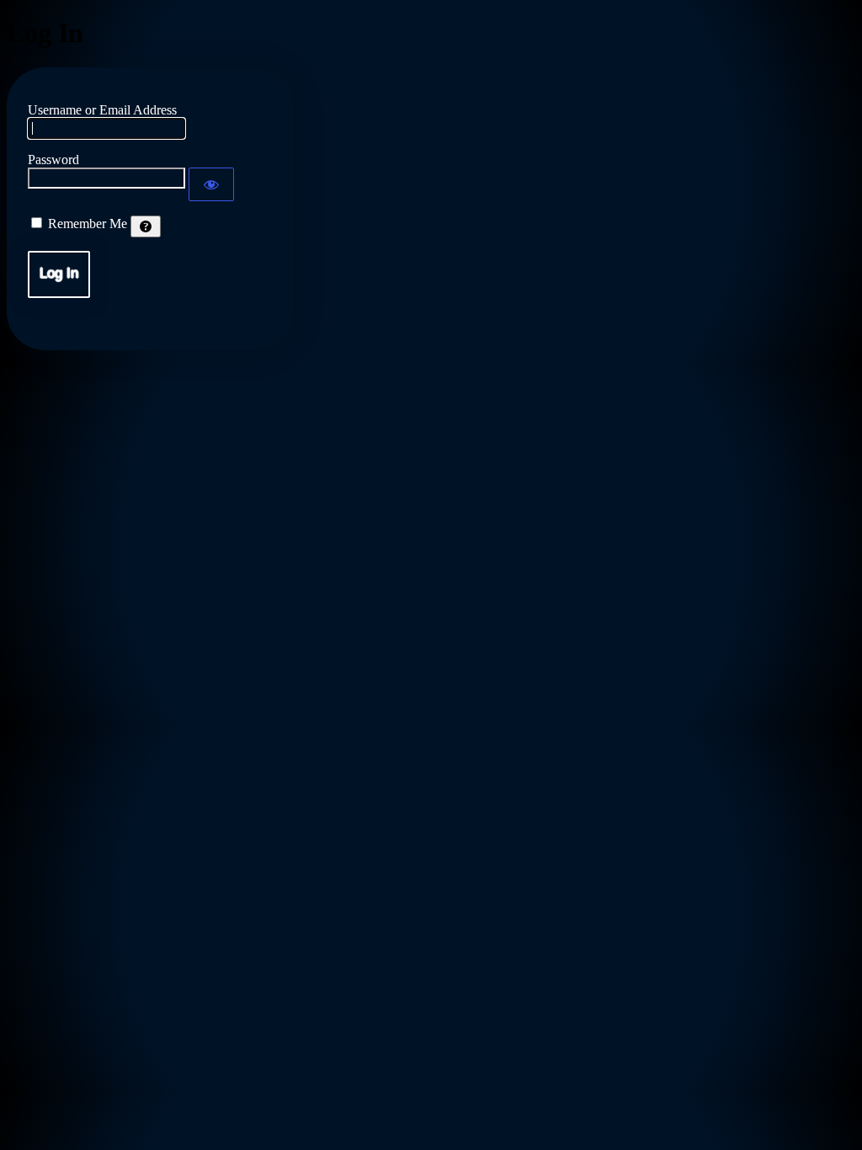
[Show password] (211, 184)
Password (53, 159)
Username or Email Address (102, 110)
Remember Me (87, 223)
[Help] (145, 226)
